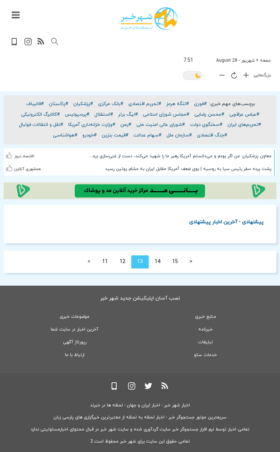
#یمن (125, 124)
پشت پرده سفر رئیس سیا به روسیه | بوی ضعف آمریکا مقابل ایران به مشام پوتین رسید (188, 169)
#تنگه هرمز (177, 104)
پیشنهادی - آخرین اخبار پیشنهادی (226, 222)
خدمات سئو (205, 355)
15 (175, 261)
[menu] (16, 15)
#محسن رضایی (209, 114)
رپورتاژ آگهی (74, 342)
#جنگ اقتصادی (212, 135)
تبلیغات (205, 342)
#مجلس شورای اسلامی (166, 114)
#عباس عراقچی (244, 114)
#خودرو (89, 135)
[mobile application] (15, 43)
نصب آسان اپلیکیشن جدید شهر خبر (140, 298)
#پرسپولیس (77, 114)
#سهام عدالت (147, 135)
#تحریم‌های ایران (244, 124)
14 (157, 261)
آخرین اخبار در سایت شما (74, 329)
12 (122, 261)
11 (105, 261)
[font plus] (244, 77)
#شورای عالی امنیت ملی (160, 124)
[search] (55, 41)
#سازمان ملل (179, 135)
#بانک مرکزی (110, 104)
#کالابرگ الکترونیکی (40, 114)
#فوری (200, 104)
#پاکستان (58, 104)
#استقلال (103, 114)
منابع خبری (205, 317)
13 (140, 261)
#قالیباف (35, 104)
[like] (9, 151)
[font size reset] (232, 76)
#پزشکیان (83, 104)
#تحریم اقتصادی (144, 104)
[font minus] (220, 77)
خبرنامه (205, 329)
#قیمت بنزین (115, 135)
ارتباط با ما (75, 355)
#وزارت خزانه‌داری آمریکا (91, 124)
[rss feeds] (41, 43)
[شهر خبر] (149, 18)
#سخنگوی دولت (206, 124)
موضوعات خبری (74, 317)
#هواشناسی (65, 135)
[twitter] (148, 388)
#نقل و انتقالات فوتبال (41, 124)
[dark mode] (192, 76)
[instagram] (28, 43)
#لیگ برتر (128, 114)
